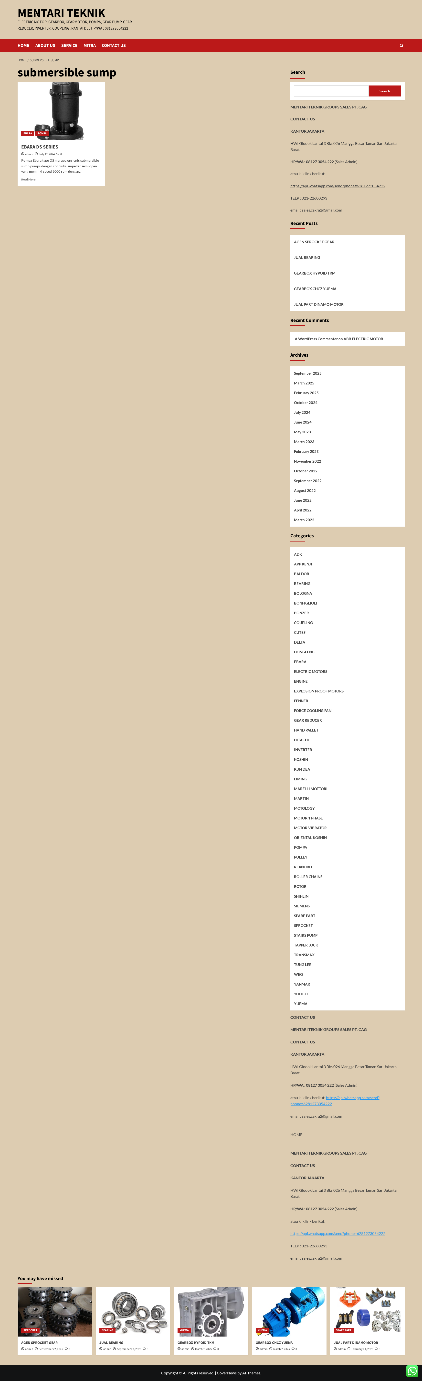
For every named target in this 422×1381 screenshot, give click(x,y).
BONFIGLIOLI (305, 603)
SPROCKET (303, 925)
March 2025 (304, 383)
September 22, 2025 (51, 1349)
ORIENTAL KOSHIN (310, 837)
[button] (402, 45)
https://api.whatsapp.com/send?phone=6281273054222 (337, 185)
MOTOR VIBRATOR (310, 828)
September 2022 (308, 480)
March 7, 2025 (203, 1349)
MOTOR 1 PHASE (308, 818)
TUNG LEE (302, 964)
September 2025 (308, 373)
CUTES (300, 632)
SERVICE (69, 45)
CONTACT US (114, 45)
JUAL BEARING (307, 257)
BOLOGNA (303, 593)
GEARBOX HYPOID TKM (315, 273)
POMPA (42, 133)
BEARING (302, 583)
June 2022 (303, 500)
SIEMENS (302, 906)
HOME (23, 45)
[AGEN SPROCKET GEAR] (55, 1312)
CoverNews (227, 1372)
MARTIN (301, 798)
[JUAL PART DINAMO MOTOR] (367, 1312)
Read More (28, 179)
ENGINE (301, 681)
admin (29, 154)
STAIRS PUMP (305, 935)
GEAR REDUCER (308, 720)
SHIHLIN (301, 896)
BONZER (301, 613)
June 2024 (303, 422)
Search (297, 72)
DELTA (299, 642)
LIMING (300, 779)
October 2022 (305, 471)
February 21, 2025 (362, 1349)
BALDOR (301, 574)
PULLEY (300, 857)
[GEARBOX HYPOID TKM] (211, 1312)
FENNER (301, 701)
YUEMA (300, 1003)
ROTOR (300, 886)
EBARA (27, 133)
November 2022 (307, 461)
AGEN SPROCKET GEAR (314, 242)
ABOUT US (45, 45)
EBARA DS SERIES (39, 147)
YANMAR (302, 984)
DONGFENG (304, 652)
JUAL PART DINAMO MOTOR (319, 304)
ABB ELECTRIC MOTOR (363, 338)
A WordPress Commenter (316, 338)
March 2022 (304, 520)
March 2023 (304, 441)
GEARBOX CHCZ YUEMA (315, 289)
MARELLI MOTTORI (310, 788)
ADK (298, 554)
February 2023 (306, 451)
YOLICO (301, 994)
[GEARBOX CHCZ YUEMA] (289, 1312)
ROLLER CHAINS (308, 876)
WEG (298, 974)
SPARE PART (304, 916)
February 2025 (306, 393)
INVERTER (303, 749)
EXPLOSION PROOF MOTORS (319, 691)
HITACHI (301, 740)
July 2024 (302, 412)
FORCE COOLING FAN (312, 710)
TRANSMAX (304, 955)
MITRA (90, 45)
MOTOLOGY (304, 808)
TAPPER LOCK (306, 945)
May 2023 (302, 432)
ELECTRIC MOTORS (310, 671)
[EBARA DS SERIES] (61, 111)
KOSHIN (301, 759)
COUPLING (303, 622)
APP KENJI (303, 564)
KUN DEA (302, 769)
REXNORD (303, 867)
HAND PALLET (306, 730)
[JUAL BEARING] (133, 1312)
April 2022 (303, 510)
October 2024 (305, 402)
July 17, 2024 (47, 154)
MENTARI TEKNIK (61, 13)
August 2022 (305, 490)
